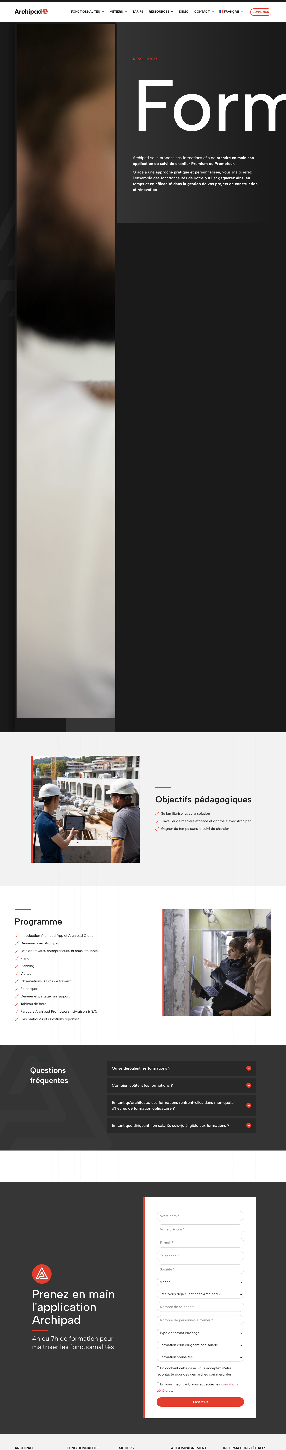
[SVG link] (31, 12)
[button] (181, 1068)
